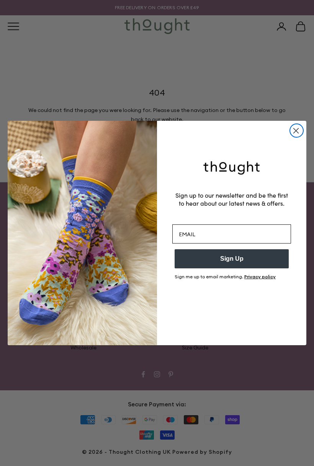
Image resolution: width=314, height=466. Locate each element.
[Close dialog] (296, 130)
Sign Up (232, 258)
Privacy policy (260, 276)
